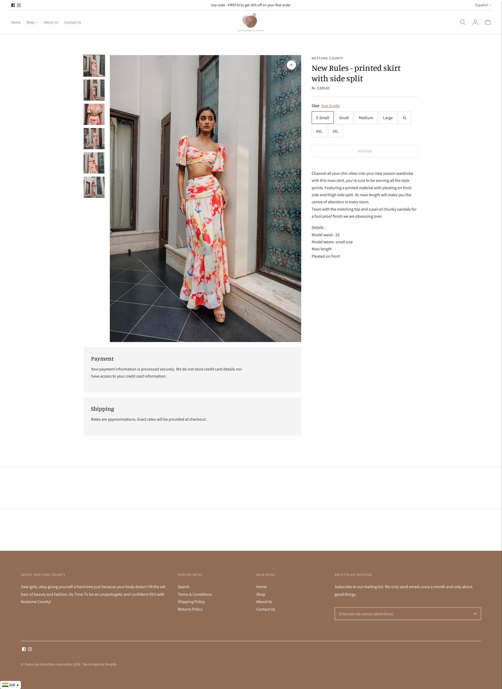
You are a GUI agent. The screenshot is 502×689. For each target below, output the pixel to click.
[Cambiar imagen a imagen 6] (94, 187)
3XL (335, 131)
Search (184, 586)
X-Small (322, 117)
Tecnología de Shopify (99, 664)
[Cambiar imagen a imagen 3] (94, 114)
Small (344, 117)
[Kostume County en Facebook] (13, 5)
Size (315, 105)
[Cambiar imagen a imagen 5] (94, 162)
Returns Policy (190, 609)
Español (481, 5)
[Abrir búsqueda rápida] (462, 22)
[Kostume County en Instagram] (19, 5)
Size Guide (330, 105)
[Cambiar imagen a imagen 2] (94, 90)
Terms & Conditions (195, 594)
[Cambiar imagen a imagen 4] (94, 138)
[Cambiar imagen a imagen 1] (94, 65)
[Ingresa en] (475, 22)
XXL (319, 131)
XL (405, 117)
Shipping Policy (191, 601)
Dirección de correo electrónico (364, 607)
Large (388, 117)
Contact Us (72, 22)
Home (15, 22)
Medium (366, 117)
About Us (51, 22)
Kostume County (327, 58)
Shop (30, 22)
